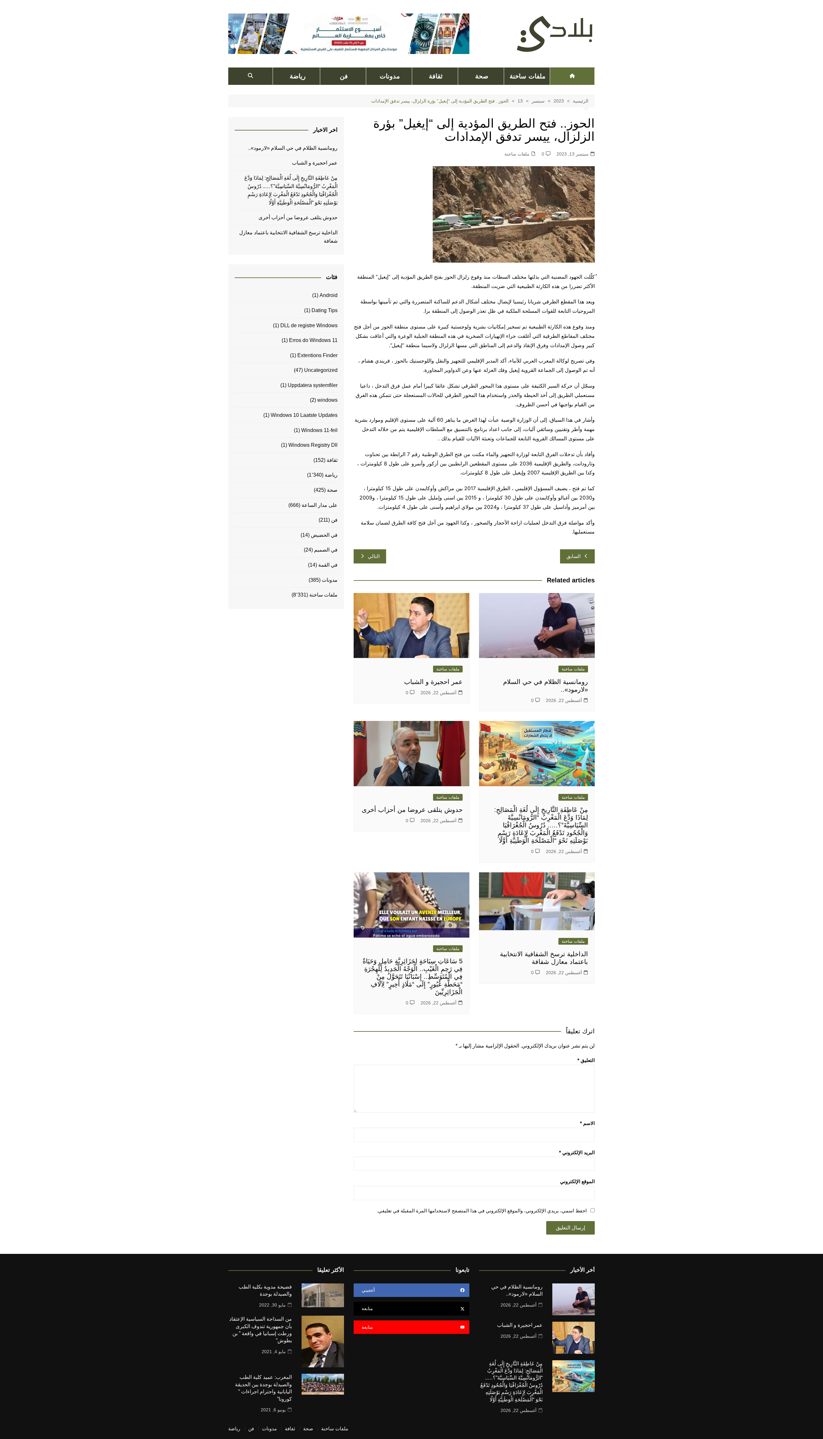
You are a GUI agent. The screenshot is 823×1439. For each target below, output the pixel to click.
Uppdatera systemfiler (313, 385)
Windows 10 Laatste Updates (304, 415)
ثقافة (436, 76)
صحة (481, 76)
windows (327, 400)
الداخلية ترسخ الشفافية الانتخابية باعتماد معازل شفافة (288, 237)
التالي (374, 556)
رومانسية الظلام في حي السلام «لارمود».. (293, 148)
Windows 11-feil (319, 430)
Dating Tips (325, 310)
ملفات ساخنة (527, 76)
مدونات (390, 76)
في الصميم (326, 550)
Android (329, 295)
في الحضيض (324, 535)
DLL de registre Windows (309, 325)
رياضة (298, 76)
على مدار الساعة (320, 505)
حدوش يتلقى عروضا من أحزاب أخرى (412, 809)
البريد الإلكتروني (577, 1152)
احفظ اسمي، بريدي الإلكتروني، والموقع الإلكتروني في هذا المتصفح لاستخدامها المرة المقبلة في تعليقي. (482, 1210)
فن (344, 76)
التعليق (586, 1060)
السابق (573, 556)
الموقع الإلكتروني (577, 1181)
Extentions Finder (317, 355)
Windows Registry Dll (313, 445)
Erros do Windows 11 (313, 340)
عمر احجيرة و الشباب (433, 681)
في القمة (328, 565)
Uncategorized (321, 370)
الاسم (587, 1123)
